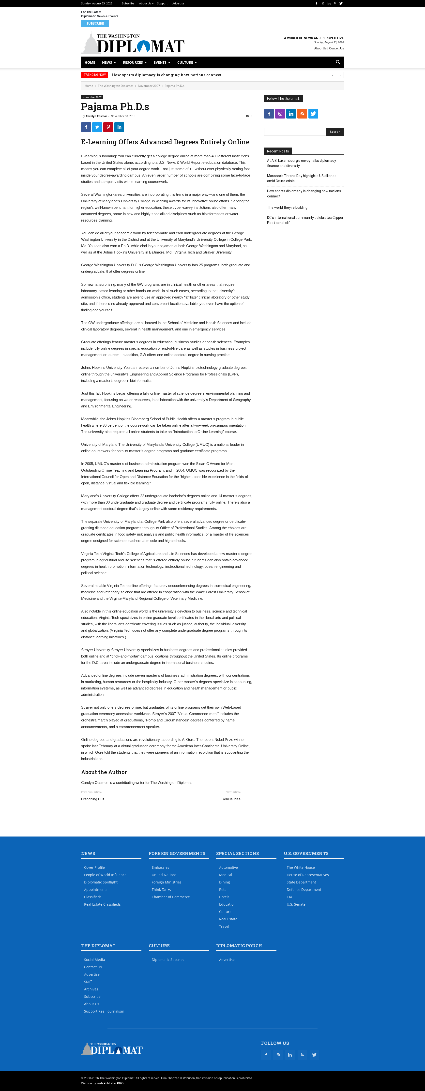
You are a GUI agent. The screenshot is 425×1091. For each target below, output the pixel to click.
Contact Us (336, 48)
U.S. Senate (296, 904)
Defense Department (304, 889)
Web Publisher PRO (110, 1083)
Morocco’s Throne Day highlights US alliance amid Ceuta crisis (301, 178)
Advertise (178, 3)
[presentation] (333, 75)
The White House (301, 867)
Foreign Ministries (167, 882)
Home (90, 62)
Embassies (160, 867)
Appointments (95, 889)
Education (227, 904)
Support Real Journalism (104, 1011)
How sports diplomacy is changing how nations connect (167, 74)
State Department (301, 882)
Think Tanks (161, 889)
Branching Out (92, 799)
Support (162, 3)
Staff (88, 981)
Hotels (224, 897)
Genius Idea (231, 799)
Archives (91, 989)
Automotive (228, 867)
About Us (145, 3)
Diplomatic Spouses (168, 959)
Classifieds (93, 897)
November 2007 (149, 86)
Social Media (94, 959)
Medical (225, 874)
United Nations (164, 874)
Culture (185, 62)
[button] (338, 62)
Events (160, 62)
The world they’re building (287, 207)
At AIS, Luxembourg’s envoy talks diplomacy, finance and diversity (301, 163)
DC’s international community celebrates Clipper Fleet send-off (305, 220)
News (107, 62)
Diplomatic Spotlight (101, 882)
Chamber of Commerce (171, 897)
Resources (133, 62)
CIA (289, 897)
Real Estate (228, 919)
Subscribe (128, 3)
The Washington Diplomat (115, 86)
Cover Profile (94, 867)
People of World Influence (105, 874)
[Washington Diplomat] (132, 42)
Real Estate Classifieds (102, 904)
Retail (223, 889)
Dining (224, 882)
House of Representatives (308, 874)
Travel (224, 926)
